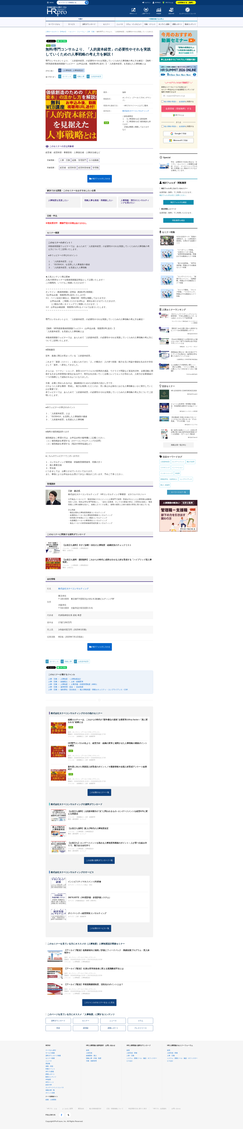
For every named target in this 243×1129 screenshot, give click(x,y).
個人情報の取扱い (170, 102)
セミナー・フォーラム (77, 32)
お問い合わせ (176, 1109)
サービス (71, 24)
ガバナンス (66, 76)
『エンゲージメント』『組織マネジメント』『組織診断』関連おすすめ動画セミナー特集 (186, 280)
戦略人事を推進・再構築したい (99, 200)
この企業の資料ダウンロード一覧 (99, 860)
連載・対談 (49, 1066)
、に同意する (179, 102)
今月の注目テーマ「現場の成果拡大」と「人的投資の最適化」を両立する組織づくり (186, 240)
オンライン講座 (164, 24)
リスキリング (165, 467)
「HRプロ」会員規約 (159, 1109)
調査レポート (177, 24)
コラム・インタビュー (133, 24)
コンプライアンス (186, 479)
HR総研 (158, 13)
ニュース (120, 24)
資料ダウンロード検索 (53, 1055)
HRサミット (133, 13)
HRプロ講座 (50, 1071)
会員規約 (182, 102)
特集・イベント (150, 24)
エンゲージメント (178, 462)
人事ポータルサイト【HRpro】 (56, 32)
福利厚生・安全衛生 (68, 690)
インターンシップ (166, 473)
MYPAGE (158, 2)
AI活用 (177, 473)
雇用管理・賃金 (66, 687)
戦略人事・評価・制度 (93, 1058)
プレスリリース (140, 1028)
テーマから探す (51, 1050)
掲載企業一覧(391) (178, 445)
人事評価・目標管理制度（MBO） (84, 684)
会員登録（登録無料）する (178, 108)
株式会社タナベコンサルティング (135, 111)
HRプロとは (169, 2)
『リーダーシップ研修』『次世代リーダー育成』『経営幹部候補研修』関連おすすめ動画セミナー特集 (186, 253)
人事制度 (64, 679)
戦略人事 (80, 76)
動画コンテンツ (190, 24)
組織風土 (64, 682)
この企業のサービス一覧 (99, 928)
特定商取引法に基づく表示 (137, 1109)
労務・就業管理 (91, 1061)
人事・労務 (90, 32)
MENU (51, 2)
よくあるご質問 (67, 1109)
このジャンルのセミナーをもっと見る (99, 1002)
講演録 (85, 1028)
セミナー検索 (50, 1058)
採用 (87, 1050)
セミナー (106, 24)
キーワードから (54, 24)
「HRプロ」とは (51, 1109)
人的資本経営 (96, 76)
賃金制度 (79, 687)
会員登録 (186, 2)
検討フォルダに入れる (101, 179)
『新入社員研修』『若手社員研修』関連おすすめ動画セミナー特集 (186, 265)
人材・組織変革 (76, 682)
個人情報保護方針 (95, 1109)
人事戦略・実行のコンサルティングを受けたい (135, 201)
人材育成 (89, 1053)
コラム (140, 1021)
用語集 (48, 1063)
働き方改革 (190, 462)
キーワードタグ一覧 (178, 492)
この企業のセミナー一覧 (99, 792)
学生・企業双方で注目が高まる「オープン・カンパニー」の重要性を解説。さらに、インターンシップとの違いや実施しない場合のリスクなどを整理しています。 (184, 166)
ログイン (147, 2)
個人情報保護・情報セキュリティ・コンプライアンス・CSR (103, 690)
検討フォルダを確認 (178, 202)
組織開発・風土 (91, 1055)
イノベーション (177, 467)
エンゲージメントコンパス (187, 13)
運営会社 (81, 1109)
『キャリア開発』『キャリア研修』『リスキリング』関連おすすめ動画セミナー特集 (186, 293)
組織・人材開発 (51, 1100)
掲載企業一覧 (50, 1090)
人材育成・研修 (132, 1053)
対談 (58, 1028)
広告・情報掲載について (115, 1109)
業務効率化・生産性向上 (168, 479)
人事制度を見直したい (58, 200)
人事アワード (146, 13)
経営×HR (171, 13)
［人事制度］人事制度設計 (73, 70)
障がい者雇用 (165, 485)
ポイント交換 (50, 1093)
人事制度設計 (75, 679)
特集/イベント (50, 1069)
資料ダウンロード (89, 24)
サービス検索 (50, 1053)
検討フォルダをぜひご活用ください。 (173, 195)
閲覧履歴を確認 (178, 220)
